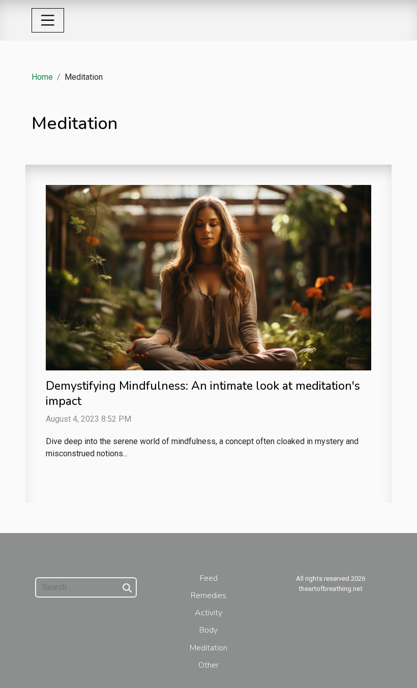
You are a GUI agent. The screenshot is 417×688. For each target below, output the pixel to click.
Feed (209, 578)
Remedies (208, 595)
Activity (208, 612)
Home (42, 77)
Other (208, 665)
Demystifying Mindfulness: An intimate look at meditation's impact (203, 393)
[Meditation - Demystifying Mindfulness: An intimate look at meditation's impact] (208, 277)
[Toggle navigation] (48, 20)
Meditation (208, 647)
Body (208, 630)
